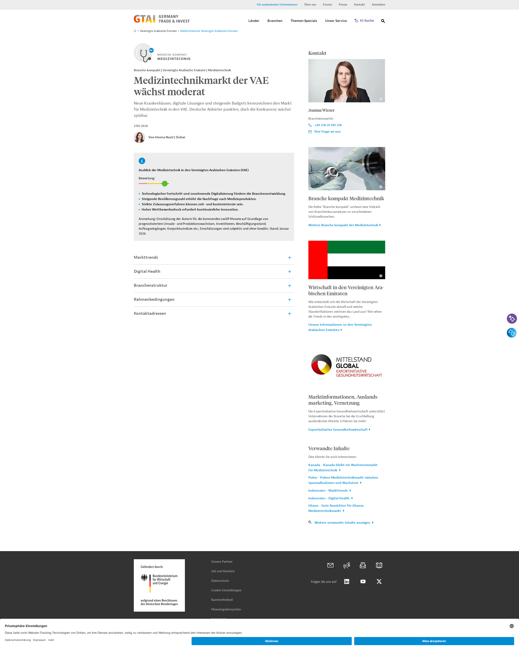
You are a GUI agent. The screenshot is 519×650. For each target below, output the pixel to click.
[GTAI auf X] (379, 581)
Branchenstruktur (150, 285)
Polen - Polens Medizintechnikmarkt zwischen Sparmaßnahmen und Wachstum (343, 480)
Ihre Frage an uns (327, 132)
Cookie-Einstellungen (226, 590)
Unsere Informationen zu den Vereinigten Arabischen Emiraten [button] (340, 327)
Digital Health (147, 271)
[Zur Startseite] (162, 22)
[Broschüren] (379, 565)
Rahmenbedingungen (154, 299)
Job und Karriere (223, 571)
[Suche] (383, 22)
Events (327, 4)
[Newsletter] (363, 565)
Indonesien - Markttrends (328, 491)
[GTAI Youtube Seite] (363, 581)
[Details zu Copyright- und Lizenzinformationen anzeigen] (381, 99)
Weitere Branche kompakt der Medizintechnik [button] (343, 225)
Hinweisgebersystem (226, 609)
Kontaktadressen (150, 313)
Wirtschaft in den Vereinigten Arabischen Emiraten (346, 290)
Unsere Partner (222, 562)
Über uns (310, 4)
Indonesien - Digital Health (329, 498)
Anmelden (378, 4)
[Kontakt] (330, 565)
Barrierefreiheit (222, 600)
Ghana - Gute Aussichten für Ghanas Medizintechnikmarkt (336, 508)
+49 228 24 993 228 (328, 125)
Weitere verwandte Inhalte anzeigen (342, 523)
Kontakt (359, 4)
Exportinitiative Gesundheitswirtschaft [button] (338, 430)
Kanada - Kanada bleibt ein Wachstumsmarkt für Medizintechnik (342, 467)
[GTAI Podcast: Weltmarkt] (347, 565)
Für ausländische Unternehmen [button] (277, 4)
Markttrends (146, 257)
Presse (343, 4)
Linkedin (347, 581)
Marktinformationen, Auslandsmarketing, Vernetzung (343, 400)
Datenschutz (220, 581)
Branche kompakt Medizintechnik (346, 198)
